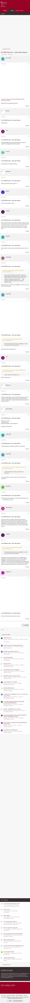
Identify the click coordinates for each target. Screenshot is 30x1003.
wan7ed (7, 151)
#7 (28, 216)
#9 (28, 263)
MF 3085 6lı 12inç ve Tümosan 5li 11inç (12, 675)
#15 (28, 459)
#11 (28, 362)
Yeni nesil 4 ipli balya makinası (10, 921)
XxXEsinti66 (8, 434)
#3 (28, 136)
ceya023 (7, 210)
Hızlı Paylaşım (7, 642)
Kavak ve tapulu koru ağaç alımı (10, 927)
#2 (28, 116)
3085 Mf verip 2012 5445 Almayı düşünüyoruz (13, 645)
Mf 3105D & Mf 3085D (8, 657)
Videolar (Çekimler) (8, 726)
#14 (28, 440)
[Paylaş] (27, 64)
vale (7, 130)
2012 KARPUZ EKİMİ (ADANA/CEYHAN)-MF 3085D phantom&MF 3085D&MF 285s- (14, 702)
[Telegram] (12, 989)
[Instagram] (4, 989)
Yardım (25, 995)
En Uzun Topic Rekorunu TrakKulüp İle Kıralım (13, 945)
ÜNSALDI (8, 236)
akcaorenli (8, 486)
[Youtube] (17, 989)
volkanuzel (8, 171)
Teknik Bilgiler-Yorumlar (9, 684)
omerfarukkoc (9, 408)
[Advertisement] (15, 31)
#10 (28, 299)
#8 (28, 242)
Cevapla (27, 106)
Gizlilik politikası (19, 995)
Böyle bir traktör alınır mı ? (9, 939)
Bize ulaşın (3, 995)
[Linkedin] (7, 989)
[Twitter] (14, 989)
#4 (28, 157)
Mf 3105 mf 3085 (7, 663)
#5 (28, 177)
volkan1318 (8, 571)
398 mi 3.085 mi (6, 915)
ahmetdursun (9, 507)
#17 (28, 513)
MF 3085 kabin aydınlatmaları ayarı (11, 651)
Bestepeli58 (8, 257)
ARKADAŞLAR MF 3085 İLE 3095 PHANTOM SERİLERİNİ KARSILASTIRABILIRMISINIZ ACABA (15, 715)
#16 (28, 492)
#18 (28, 540)
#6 (28, 197)
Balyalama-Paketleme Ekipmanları (11, 924)
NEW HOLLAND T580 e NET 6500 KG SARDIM (12, 933)
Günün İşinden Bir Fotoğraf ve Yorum (11, 903)
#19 (28, 577)
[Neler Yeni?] (26, 10)
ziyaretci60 (4, 54)
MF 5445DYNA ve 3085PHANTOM (11, 730)
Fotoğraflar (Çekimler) (8, 666)
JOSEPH (7, 191)
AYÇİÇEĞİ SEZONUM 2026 (8, 957)
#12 (28, 391)
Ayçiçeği (5, 960)
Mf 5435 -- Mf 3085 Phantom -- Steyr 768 (12, 709)
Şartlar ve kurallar (11, 995)
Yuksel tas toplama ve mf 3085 (10, 682)
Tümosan (5, 942)
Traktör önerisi (6, 909)
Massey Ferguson (7, 648)
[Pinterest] (9, 989)
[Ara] (28, 10)
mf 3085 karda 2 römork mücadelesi (11, 669)
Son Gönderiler (4, 900)
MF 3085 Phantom (7, 637)
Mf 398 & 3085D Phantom (9, 688)
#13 (28, 414)
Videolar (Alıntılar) (7, 672)
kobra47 (7, 110)
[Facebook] (2, 989)
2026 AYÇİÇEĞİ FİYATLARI (8, 951)
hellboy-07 (8, 385)
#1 (28, 63)
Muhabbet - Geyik (7, 948)
